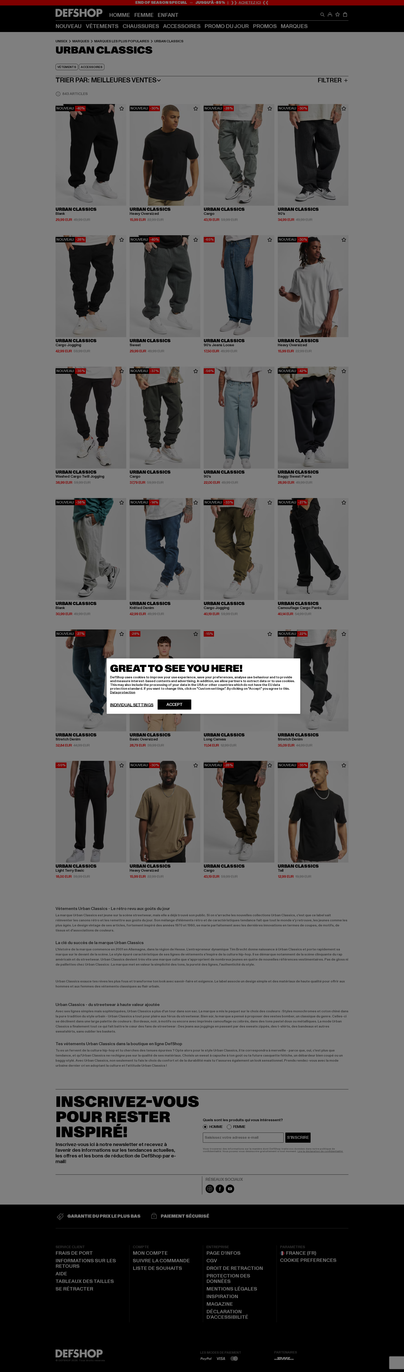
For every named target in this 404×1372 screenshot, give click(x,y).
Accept (174, 704)
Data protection (122, 692)
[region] (203, 686)
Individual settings (131, 704)
